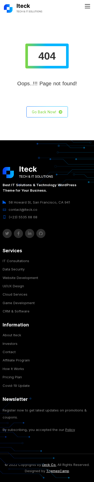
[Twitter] (7, 233)
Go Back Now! (44, 112)
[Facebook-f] (18, 233)
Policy (70, 430)
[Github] (40, 233)
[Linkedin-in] (29, 233)
